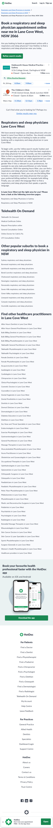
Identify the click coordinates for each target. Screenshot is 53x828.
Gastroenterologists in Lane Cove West (16, 437)
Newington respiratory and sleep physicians (17, 281)
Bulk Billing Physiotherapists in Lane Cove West (19, 341)
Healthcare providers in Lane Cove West (16, 553)
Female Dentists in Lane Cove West (14, 357)
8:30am (17, 83)
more (47, 83)
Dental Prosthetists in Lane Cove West (15, 399)
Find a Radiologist (26, 692)
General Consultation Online (12, 230)
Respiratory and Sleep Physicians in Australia (15, 10)
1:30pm (40, 101)
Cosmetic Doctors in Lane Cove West (15, 387)
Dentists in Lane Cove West (11, 403)
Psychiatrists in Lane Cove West (13, 511)
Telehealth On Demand (10, 217)
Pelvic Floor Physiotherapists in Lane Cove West (19, 491)
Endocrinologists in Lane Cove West (14, 428)
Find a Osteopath (26, 682)
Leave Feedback (26, 711)
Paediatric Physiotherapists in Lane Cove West (18, 486)
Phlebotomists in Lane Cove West (14, 495)
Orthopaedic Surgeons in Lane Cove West (17, 474)
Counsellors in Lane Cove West (13, 391)
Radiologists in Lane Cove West (13, 520)
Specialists (26, 739)
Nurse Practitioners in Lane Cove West (16, 453)
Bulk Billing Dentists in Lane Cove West (16, 333)
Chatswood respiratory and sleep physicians (17, 277)
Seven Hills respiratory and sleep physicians (17, 289)
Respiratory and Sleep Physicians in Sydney (17, 199)
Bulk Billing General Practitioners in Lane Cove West (21, 337)
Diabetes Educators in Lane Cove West (16, 416)
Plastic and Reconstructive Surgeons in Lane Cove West (22, 503)
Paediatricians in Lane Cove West (13, 482)
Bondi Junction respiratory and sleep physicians (19, 273)
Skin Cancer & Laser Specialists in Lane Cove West (20, 536)
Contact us (26, 772)
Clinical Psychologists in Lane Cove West (16, 382)
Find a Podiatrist (26, 662)
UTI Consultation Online (10, 238)
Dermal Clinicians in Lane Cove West (15, 407)
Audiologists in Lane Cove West (13, 370)
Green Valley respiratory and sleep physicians (18, 293)
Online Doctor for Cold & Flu (12, 234)
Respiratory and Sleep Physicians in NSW (14, 13)
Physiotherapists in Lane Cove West (14, 499)
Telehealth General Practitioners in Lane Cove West (20, 345)
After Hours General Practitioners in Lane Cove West (21, 328)
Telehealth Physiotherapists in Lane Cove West (18, 349)
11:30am (17, 101)
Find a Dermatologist (27, 687)
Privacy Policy (26, 782)
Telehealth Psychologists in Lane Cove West (17, 353)
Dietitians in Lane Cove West (12, 420)
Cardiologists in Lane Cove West (13, 374)
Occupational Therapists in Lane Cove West (17, 462)
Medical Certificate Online (11, 221)
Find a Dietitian (26, 677)
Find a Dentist (26, 652)
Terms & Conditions (26, 777)
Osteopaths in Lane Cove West (13, 478)
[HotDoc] (7, 3)
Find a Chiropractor (26, 667)
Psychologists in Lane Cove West (13, 516)
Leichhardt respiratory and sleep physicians (17, 269)
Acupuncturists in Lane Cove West (14, 366)
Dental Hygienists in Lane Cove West (15, 395)
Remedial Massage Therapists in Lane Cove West (19, 524)
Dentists (26, 734)
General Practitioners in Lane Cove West (16, 441)
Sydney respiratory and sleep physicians (16, 260)
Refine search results (12, 56)
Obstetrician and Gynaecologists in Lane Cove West (20, 457)
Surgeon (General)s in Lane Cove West (15, 545)
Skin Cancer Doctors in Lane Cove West (16, 532)
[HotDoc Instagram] (31, 800)
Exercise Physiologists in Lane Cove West (16, 432)
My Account (26, 701)
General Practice (26, 725)
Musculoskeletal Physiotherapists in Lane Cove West (21, 449)
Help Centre (26, 706)
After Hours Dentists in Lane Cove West (16, 324)
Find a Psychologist (26, 672)
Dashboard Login (26, 744)
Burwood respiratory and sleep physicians (17, 264)
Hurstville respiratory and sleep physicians (17, 306)
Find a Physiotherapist (26, 657)
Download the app (26, 618)
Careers (26, 767)
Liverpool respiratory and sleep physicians (17, 298)
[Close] (3, 822)
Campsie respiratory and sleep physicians (16, 302)
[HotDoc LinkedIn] (26, 800)
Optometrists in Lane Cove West (13, 470)
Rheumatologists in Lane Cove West (14, 528)
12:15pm (28, 101)
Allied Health (26, 729)
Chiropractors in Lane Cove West (13, 378)
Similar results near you (26, 114)
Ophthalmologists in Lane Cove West (15, 466)
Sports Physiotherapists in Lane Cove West (17, 541)
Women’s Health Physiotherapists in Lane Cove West (21, 549)
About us (26, 762)
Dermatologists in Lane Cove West (14, 412)
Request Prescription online (11, 225)
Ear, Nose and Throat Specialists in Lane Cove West (20, 424)
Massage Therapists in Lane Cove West (16, 445)
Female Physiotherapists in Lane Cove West (17, 362)
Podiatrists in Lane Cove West (12, 507)
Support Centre (26, 749)
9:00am (28, 83)
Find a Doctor (27, 647)
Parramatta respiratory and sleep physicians (17, 285)
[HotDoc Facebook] (22, 800)
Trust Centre (26, 787)
